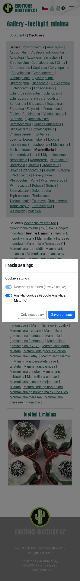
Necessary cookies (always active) (40, 287)
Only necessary (32, 315)
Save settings (61, 315)
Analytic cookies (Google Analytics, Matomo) (40, 298)
